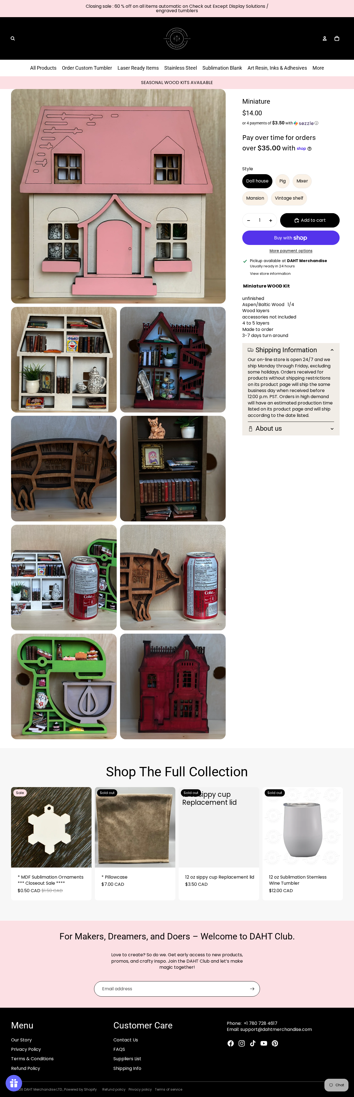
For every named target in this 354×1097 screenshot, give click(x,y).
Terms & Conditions (32, 1059)
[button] (291, 123)
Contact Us (125, 1040)
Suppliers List (127, 1059)
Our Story (21, 1040)
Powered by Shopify (80, 1089)
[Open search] (13, 38)
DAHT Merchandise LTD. (43, 1089)
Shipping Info (127, 1068)
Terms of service (168, 1089)
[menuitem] (318, 68)
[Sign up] (252, 989)
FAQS (119, 1049)
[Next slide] (83, 827)
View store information (270, 273)
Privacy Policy (26, 1049)
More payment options (291, 251)
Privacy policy (140, 1089)
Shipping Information (286, 350)
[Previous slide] (19, 827)
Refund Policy (25, 1068)
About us (269, 429)
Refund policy (114, 1089)
